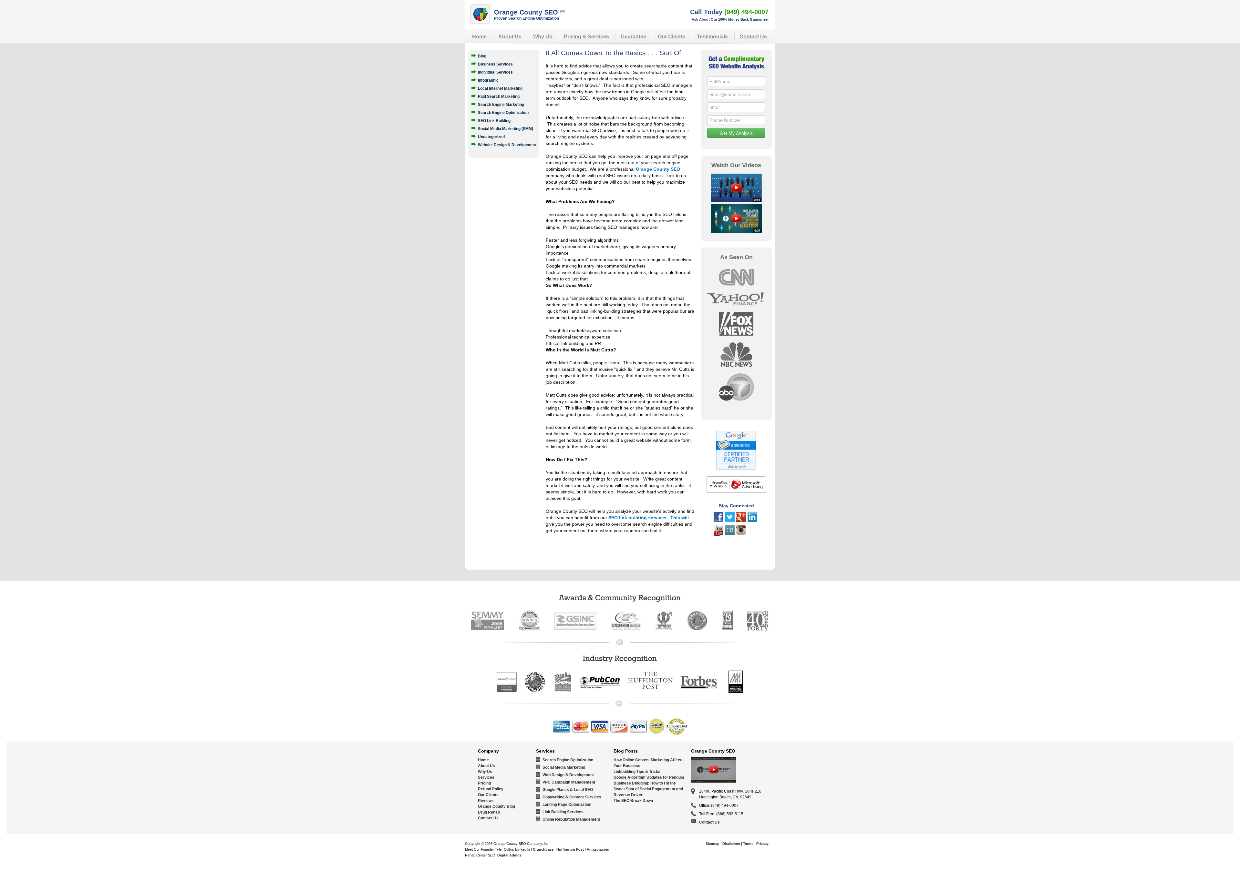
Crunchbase (543, 849)
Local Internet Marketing (500, 88)
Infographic (488, 80)
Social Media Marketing (563, 767)
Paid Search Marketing (499, 96)
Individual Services (495, 72)
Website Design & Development (507, 145)
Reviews (486, 800)
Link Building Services (563, 812)
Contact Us (753, 36)
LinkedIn (522, 849)
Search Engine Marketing (501, 104)
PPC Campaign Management (568, 782)
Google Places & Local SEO (567, 789)
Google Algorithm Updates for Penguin (649, 777)
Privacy (762, 844)
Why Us (542, 36)
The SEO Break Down (633, 800)
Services (486, 777)
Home (479, 36)
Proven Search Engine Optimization (526, 18)
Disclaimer (731, 844)
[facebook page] (718, 520)
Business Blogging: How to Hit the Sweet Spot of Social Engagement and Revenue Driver (648, 789)
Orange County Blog (496, 806)
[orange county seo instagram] (741, 533)
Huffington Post (570, 849)
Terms (748, 844)
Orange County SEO (529, 12)
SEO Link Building (494, 120)
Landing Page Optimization (566, 804)
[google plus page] (741, 520)
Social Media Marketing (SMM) (505, 128)
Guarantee (633, 36)
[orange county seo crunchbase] (730, 533)
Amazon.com (598, 849)
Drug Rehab (489, 812)
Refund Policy (490, 789)
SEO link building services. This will (648, 517)
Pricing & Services (586, 36)
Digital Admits (509, 855)
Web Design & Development (568, 775)
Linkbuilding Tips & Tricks (637, 771)
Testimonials (712, 36)
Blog (482, 56)
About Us (510, 36)
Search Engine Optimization (503, 112)
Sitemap (712, 844)
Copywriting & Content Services (571, 797)
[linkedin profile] (752, 520)
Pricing (484, 783)
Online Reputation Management (571, 819)
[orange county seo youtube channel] (718, 534)
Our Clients (671, 36)
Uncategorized (491, 136)
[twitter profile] (730, 520)
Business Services (495, 64)
